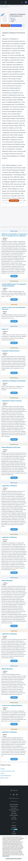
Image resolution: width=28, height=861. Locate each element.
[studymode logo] (9, 2)
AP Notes (14, 811)
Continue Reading (14, 200)
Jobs (11, 829)
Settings (15, 29)
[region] (14, 848)
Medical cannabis (5, 778)
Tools (10, 29)
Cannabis (3, 768)
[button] (1, 1)
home (2, 5)
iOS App (14, 817)
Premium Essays (14, 806)
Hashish (2, 773)
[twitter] (14, 795)
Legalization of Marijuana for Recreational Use (17, 15)
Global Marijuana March (6, 775)
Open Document (5, 25)
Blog (14, 831)
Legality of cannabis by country (8, 771)
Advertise (14, 827)
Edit (6, 29)
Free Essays (14, 808)
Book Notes (14, 813)
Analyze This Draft (16, 25)
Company (14, 825)
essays (6, 5)
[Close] (25, 837)
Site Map (14, 833)
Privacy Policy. (6, 856)
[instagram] (17, 795)
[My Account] (26, 2)
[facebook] (11, 795)
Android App (14, 819)
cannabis (12, 90)
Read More (14, 276)
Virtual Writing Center (14, 810)
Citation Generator (14, 815)
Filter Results (22, 29)
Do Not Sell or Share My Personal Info (13, 858)
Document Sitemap (14, 804)
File (3, 29)
